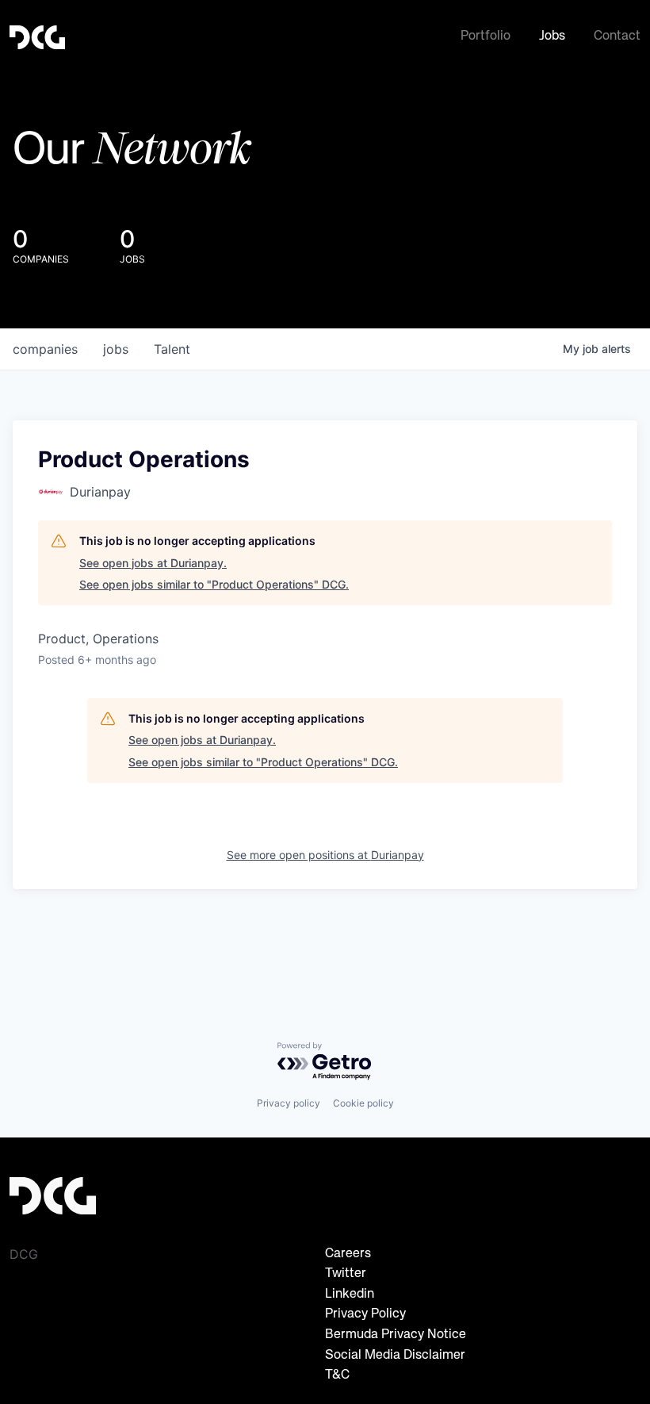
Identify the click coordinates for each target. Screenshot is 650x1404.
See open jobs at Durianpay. (153, 563)
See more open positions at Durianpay (325, 854)
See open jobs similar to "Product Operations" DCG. (214, 584)
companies (45, 349)
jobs (115, 349)
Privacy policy (288, 1103)
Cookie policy (363, 1103)
